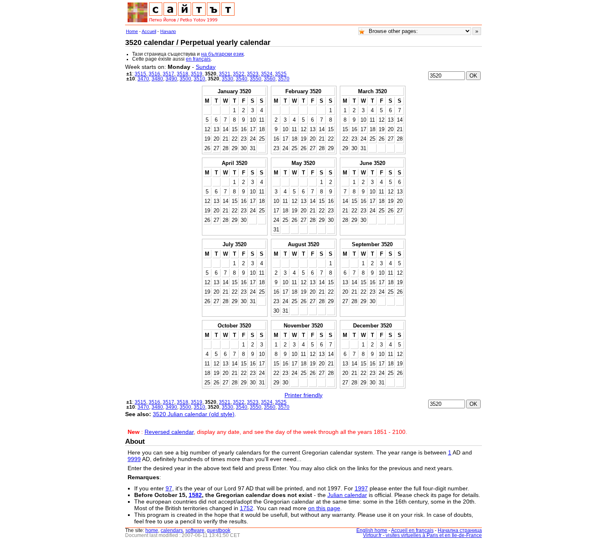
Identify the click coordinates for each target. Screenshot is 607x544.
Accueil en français (412, 530)
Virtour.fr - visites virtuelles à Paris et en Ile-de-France (422, 535)
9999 (134, 459)
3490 (171, 78)
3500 (185, 78)
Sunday (206, 67)
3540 (241, 78)
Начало (168, 31)
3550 (255, 78)
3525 (281, 73)
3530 (227, 78)
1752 (246, 508)
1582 (195, 495)
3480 (157, 78)
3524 (267, 73)
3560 (269, 78)
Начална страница (460, 530)
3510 (199, 78)
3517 (168, 73)
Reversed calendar (169, 432)
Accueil (149, 31)
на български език (222, 54)
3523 (252, 73)
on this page (324, 508)
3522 (238, 73)
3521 (224, 73)
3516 (154, 73)
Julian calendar (347, 495)
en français (198, 59)
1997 (361, 488)
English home (371, 530)
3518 (182, 73)
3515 (140, 73)
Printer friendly (303, 395)
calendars (172, 530)
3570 (283, 78)
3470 (143, 78)
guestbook (218, 530)
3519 (196, 73)
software (194, 530)
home (151, 530)
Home (132, 31)
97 (169, 488)
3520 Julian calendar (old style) (194, 414)
